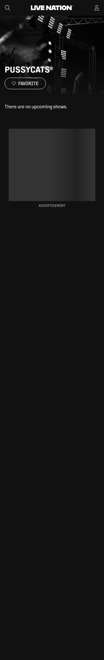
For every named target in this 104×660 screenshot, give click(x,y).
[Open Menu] (97, 7)
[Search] (7, 7)
